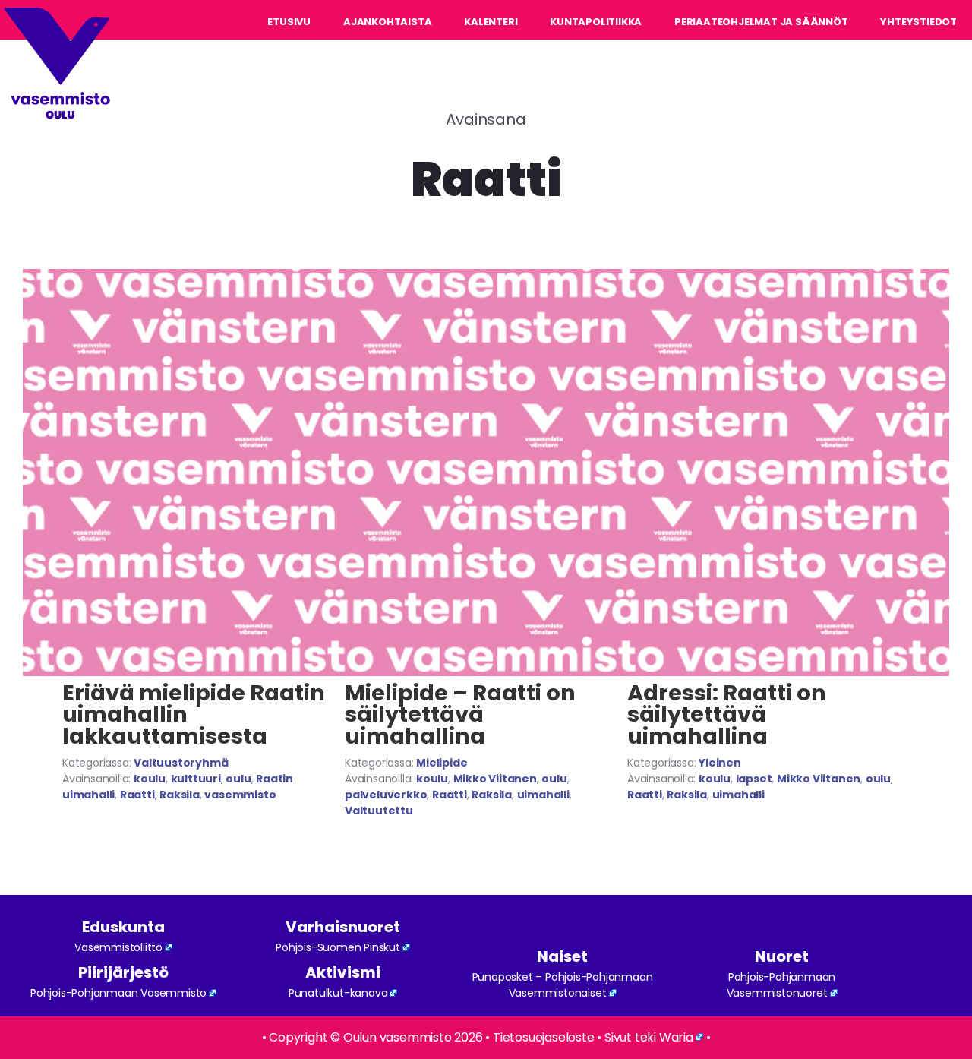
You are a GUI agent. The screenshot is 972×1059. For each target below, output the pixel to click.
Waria (676, 1037)
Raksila (179, 794)
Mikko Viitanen (495, 778)
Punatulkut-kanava (338, 993)
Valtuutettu (379, 810)
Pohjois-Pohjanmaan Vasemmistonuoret (781, 985)
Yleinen (720, 762)
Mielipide (441, 762)
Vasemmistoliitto (118, 947)
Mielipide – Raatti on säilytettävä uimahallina (460, 715)
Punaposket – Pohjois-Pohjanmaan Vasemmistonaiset (562, 985)
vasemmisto (240, 794)
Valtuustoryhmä (181, 762)
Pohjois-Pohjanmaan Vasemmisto (118, 993)
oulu (238, 778)
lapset (754, 778)
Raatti (137, 794)
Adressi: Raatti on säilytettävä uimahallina (726, 715)
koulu (150, 778)
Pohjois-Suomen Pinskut (338, 947)
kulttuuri (196, 778)
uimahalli (543, 794)
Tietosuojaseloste (544, 1037)
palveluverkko (386, 794)
